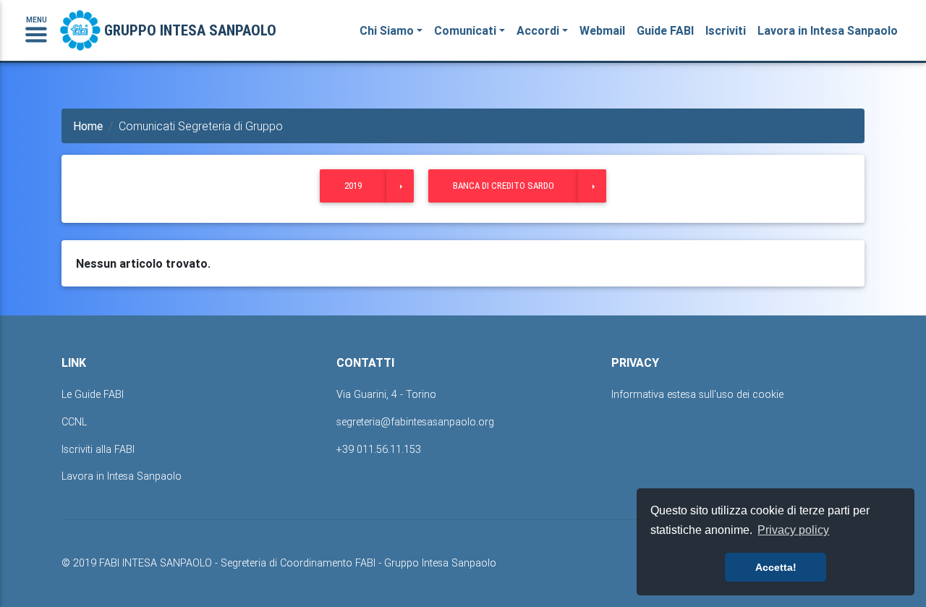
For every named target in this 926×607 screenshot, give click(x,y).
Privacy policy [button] (793, 530)
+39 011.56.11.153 (378, 449)
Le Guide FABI (92, 394)
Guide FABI (665, 30)
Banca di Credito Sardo (503, 185)
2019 (353, 185)
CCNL (74, 421)
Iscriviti (725, 30)
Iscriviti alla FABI (98, 449)
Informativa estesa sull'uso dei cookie (697, 394)
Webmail (602, 30)
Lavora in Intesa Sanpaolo (827, 30)
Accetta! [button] (776, 567)
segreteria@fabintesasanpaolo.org (415, 421)
